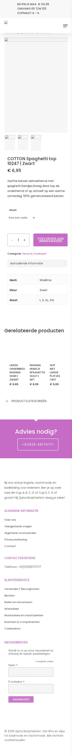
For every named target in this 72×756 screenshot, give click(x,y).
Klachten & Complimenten (22, 622)
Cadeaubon (12, 628)
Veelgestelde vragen (18, 526)
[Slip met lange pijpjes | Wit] (55, 348)
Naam (13, 665)
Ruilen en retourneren (18, 602)
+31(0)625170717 (29, 567)
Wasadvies (11, 609)
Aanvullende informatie (26, 263)
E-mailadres (16, 681)
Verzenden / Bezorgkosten (21, 589)
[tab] (37, 263)
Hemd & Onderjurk (34, 254)
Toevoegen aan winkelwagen (50, 239)
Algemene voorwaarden (20, 533)
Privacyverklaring (15, 539)
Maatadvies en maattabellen (23, 615)
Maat (13, 210)
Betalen (9, 595)
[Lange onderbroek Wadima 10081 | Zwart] (14, 348)
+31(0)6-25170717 (38, 444)
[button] (65, 26)
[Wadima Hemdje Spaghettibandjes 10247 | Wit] (35, 348)
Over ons (10, 520)
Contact (10, 546)
